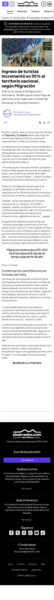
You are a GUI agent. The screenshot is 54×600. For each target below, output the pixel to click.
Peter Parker (34, 18)
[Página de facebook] (11, 534)
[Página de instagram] (24, 534)
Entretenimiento (20, 569)
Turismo (35, 11)
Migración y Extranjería (16, 135)
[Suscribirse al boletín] (5, 4)
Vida (42, 564)
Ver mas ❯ (26, 488)
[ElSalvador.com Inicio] (28, 3)
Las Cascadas (19, 18)
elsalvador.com (11, 29)
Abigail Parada (24, 112)
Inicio (10, 11)
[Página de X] (17, 534)
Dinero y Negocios (26, 575)
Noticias (22, 11)
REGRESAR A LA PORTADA (27, 363)
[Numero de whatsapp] (30, 534)
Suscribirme (27, 460)
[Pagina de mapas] (43, 4)
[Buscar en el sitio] (12, 4)
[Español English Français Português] (49, 4)
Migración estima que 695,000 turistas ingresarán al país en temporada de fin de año (27, 253)
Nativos (47, 18)
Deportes (36, 569)
